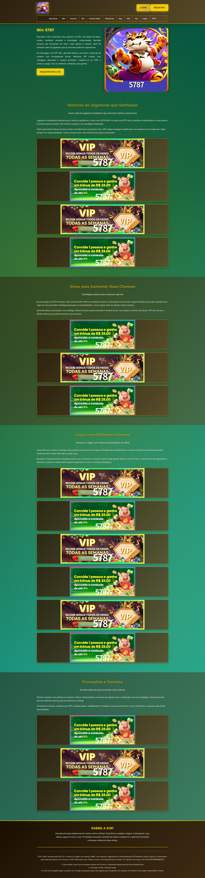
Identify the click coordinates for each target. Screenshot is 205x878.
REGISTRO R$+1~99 (50, 72)
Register (159, 8)
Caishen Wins (94, 19)
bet (83, 19)
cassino (73, 19)
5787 (154, 19)
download (53, 19)
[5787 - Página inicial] (43, 8)
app (120, 19)
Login (143, 8)
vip (136, 19)
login (144, 19)
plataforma (109, 19)
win (63, 19)
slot (128, 19)
